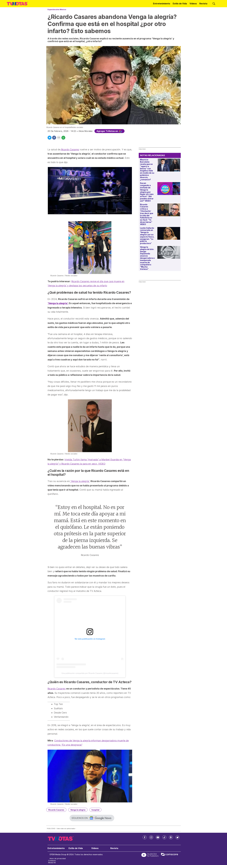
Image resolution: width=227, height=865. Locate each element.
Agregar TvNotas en (107, 131)
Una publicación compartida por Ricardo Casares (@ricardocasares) (89, 673)
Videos (193, 3)
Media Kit (52, 863)
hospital (95, 810)
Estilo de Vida (180, 3)
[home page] (17, 4)
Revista (203, 3)
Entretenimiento (161, 3)
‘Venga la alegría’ (79, 481)
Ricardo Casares (69, 149)
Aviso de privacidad (58, 858)
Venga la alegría (77, 810)
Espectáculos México (57, 9)
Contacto (52, 861)
